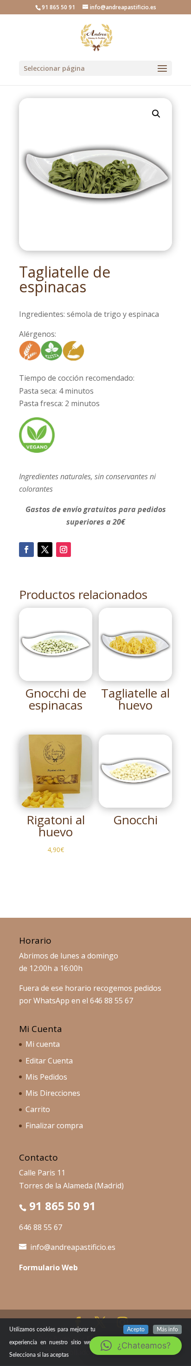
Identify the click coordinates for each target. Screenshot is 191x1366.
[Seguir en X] (45, 549)
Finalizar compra (54, 1125)
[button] (156, 113)
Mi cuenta (42, 1044)
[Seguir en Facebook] (26, 549)
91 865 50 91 (62, 1205)
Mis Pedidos (46, 1077)
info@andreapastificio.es (72, 1247)
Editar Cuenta (49, 1061)
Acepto (136, 1329)
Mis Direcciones (52, 1093)
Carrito (37, 1109)
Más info (167, 1329)
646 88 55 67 (111, 1000)
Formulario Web (48, 1267)
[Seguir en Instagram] (63, 549)
